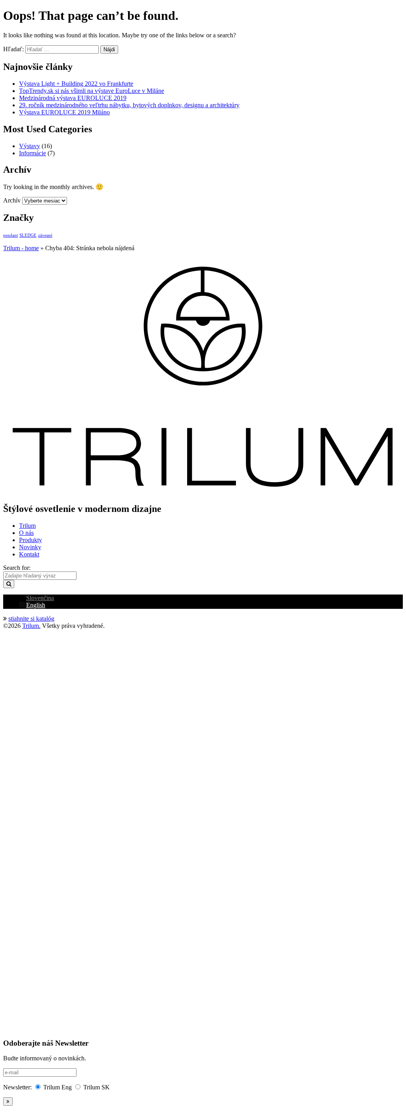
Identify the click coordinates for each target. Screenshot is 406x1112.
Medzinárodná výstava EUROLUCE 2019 (72, 98)
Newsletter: (17, 1087)
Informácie (32, 153)
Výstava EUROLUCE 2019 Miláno (64, 112)
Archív (12, 200)
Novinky (30, 547)
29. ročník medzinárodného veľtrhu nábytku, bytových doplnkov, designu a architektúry (129, 105)
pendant (10, 235)
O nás (26, 532)
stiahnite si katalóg (31, 618)
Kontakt (29, 554)
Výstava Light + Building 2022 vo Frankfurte (76, 83)
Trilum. (31, 625)
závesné (45, 235)
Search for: (17, 567)
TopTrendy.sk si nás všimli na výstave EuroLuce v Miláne (91, 90)
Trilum (27, 525)
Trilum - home (21, 248)
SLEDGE (27, 235)
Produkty (30, 540)
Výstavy (29, 146)
